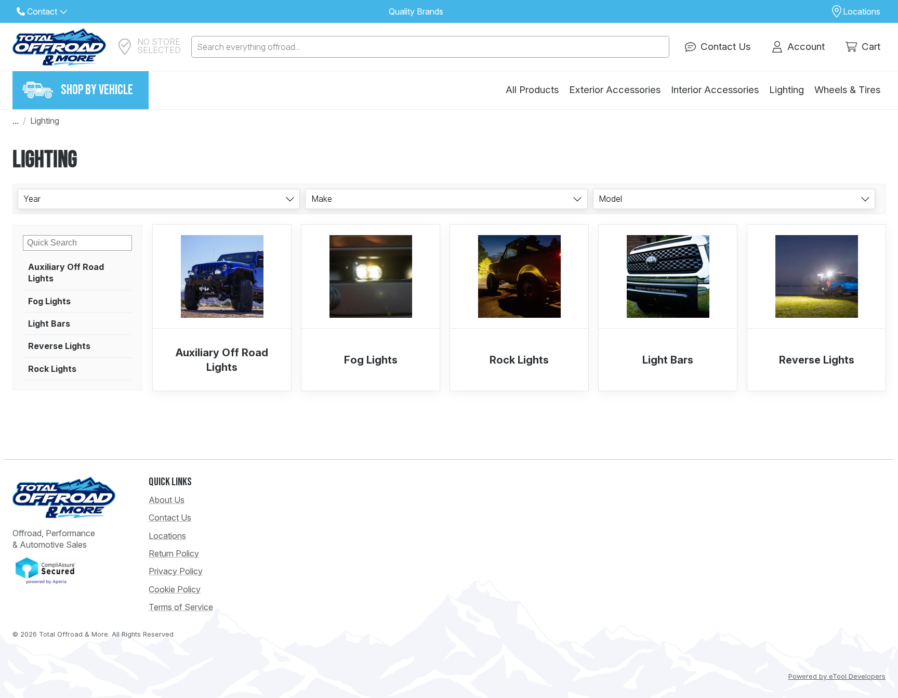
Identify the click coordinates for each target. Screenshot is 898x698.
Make (321, 198)
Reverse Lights (59, 346)
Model (610, 198)
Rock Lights (52, 369)
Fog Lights (49, 301)
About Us (166, 500)
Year (32, 198)
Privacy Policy (176, 571)
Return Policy (174, 553)
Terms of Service (181, 607)
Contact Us (170, 517)
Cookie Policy (175, 589)
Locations (167, 536)
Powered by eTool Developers (837, 676)
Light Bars (49, 323)
